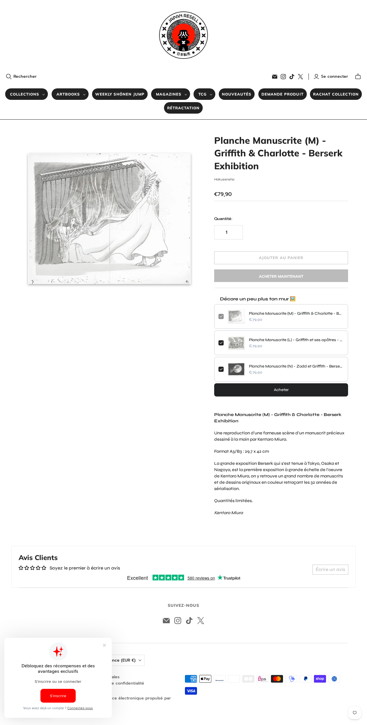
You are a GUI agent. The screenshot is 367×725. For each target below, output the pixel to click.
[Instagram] (283, 76)
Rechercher (25, 76)
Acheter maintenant (281, 276)
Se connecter (334, 76)
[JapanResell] (183, 35)
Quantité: (223, 219)
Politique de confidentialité (117, 683)
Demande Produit (282, 94)
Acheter (281, 389)
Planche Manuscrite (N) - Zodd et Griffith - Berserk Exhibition (296, 366)
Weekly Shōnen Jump (120, 94)
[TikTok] (291, 76)
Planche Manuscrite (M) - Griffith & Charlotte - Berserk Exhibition (296, 313)
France (121, 660)
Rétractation (183, 108)
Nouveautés (236, 94)
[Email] (274, 76)
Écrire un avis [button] (330, 569)
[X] (300, 76)
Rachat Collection (336, 94)
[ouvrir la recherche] (9, 76)
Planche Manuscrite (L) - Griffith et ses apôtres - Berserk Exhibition (296, 339)
